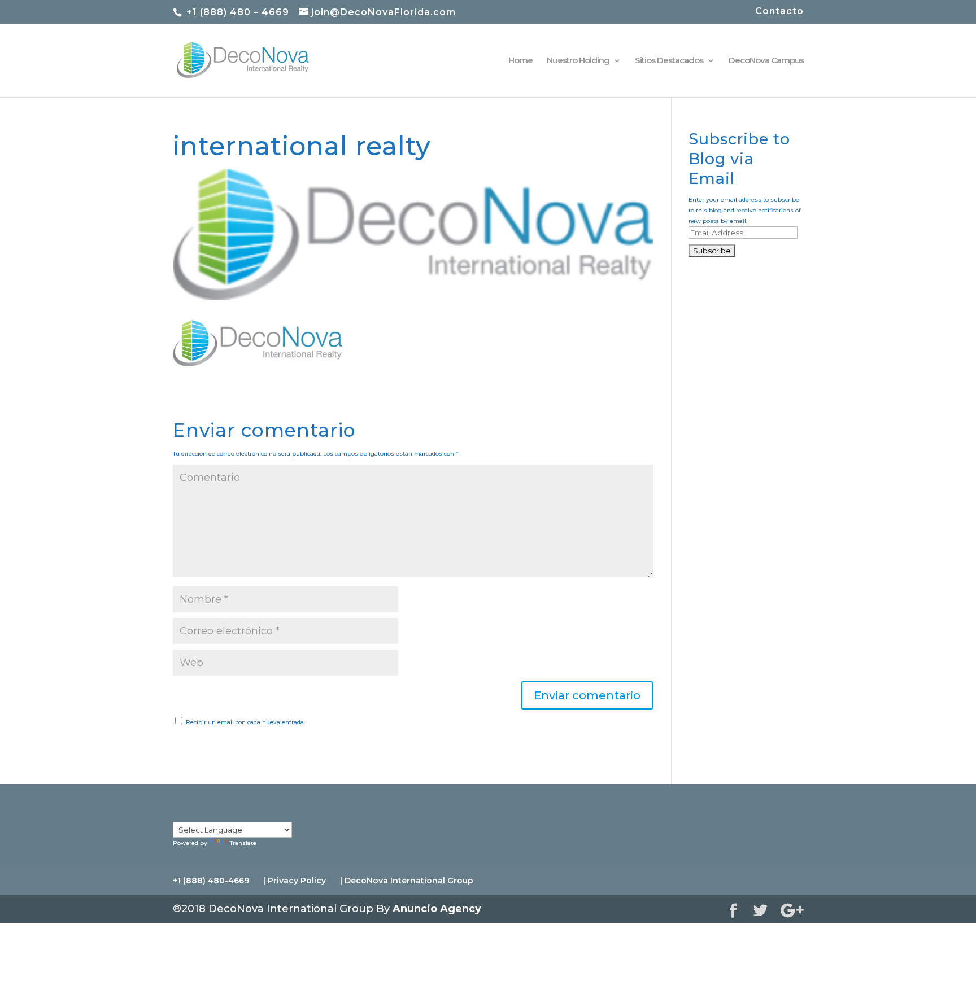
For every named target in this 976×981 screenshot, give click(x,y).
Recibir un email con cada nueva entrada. (245, 722)
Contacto (779, 11)
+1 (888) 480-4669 (211, 880)
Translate (243, 843)
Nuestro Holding (578, 60)
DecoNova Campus (766, 60)
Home (520, 60)
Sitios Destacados (669, 60)
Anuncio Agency (437, 909)
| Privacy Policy (294, 880)
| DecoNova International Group (406, 880)
